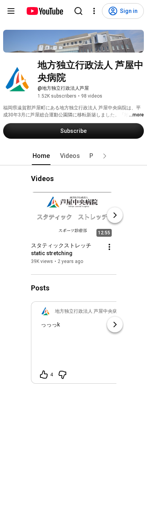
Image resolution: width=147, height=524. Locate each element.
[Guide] (11, 11)
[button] (104, 156)
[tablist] (74, 156)
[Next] (115, 215)
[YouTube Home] (44, 11)
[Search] (78, 11)
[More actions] (109, 247)
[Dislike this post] (62, 374)
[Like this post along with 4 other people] (44, 374)
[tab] (41, 156)
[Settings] (94, 11)
